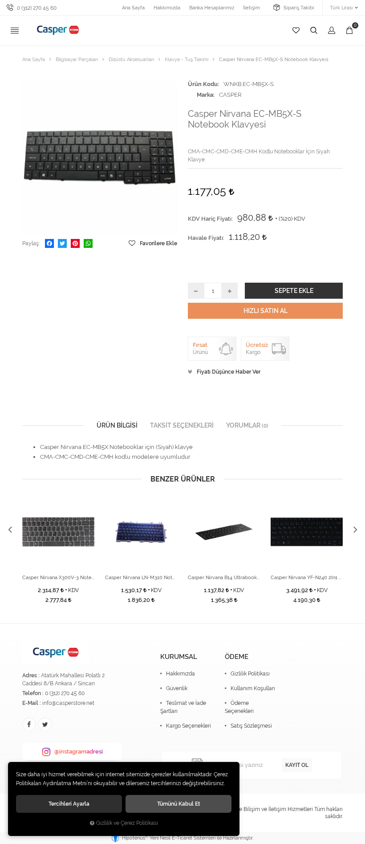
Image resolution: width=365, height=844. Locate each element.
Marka (205, 94)
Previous (10, 530)
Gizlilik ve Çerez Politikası (127, 823)
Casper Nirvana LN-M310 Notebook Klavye (141, 578)
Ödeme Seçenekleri (239, 707)
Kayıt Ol (296, 765)
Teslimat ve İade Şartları (183, 707)
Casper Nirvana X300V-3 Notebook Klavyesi (58, 578)
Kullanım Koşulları (253, 688)
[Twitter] (62, 243)
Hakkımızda (180, 674)
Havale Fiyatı (205, 238)
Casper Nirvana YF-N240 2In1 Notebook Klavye (307, 578)
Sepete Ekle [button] (294, 290)
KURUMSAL (178, 657)
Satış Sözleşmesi (251, 726)
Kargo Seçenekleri (188, 726)
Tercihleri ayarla (69, 803)
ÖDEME (236, 657)
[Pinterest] (75, 243)
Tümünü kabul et (178, 803)
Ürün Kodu (203, 84)
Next (355, 530)
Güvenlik (176, 688)
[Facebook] (49, 243)
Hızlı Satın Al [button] (265, 310)
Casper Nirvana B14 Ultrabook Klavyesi (224, 578)
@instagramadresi (78, 751)
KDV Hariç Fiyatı (209, 218)
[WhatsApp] (88, 243)
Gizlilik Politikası (250, 674)
